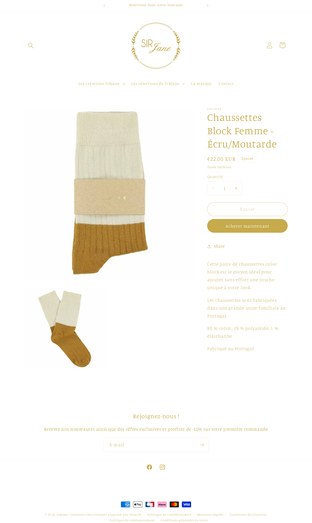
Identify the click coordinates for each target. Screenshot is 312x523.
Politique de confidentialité (169, 514)
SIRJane (62, 514)
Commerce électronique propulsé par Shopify (105, 514)
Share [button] (219, 246)
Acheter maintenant (247, 226)
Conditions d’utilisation (248, 514)
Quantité (215, 176)
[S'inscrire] (201, 445)
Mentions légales (210, 514)
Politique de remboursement (132, 520)
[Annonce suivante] (207, 5)
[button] (30, 45)
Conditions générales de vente (184, 520)
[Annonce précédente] (104, 5)
